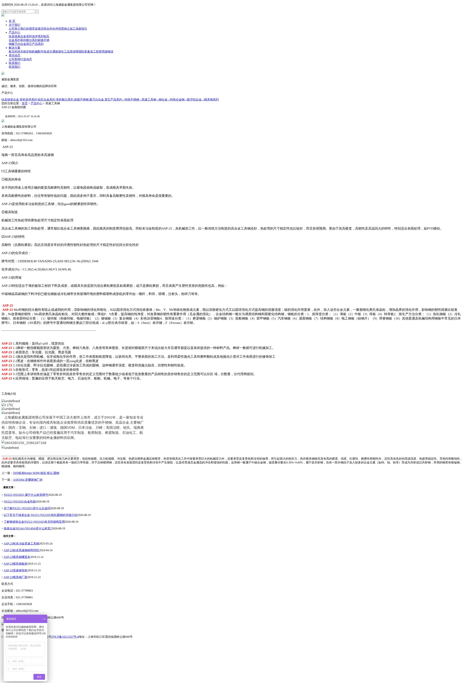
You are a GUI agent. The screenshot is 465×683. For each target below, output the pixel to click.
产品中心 (14, 32)
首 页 (12, 21)
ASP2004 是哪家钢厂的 (28, 479)
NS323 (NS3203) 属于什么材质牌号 (26, 494)
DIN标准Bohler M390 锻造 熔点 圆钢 (36, 473)
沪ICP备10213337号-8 (65, 636)
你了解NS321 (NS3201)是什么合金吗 (27, 508)
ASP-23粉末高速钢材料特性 (21, 550)
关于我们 (14, 24)
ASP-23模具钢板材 (15, 563)
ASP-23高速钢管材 (15, 570)
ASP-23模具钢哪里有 (17, 557)
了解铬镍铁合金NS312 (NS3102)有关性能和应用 (34, 521)
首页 (25, 103)
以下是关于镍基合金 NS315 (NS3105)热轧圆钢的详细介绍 (40, 515)
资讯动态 (14, 55)
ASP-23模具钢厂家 (15, 577)
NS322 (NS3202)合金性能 (20, 501)
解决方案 (14, 47)
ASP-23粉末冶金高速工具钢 (21, 543)
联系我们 (14, 63)
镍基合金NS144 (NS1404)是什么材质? (28, 528)
